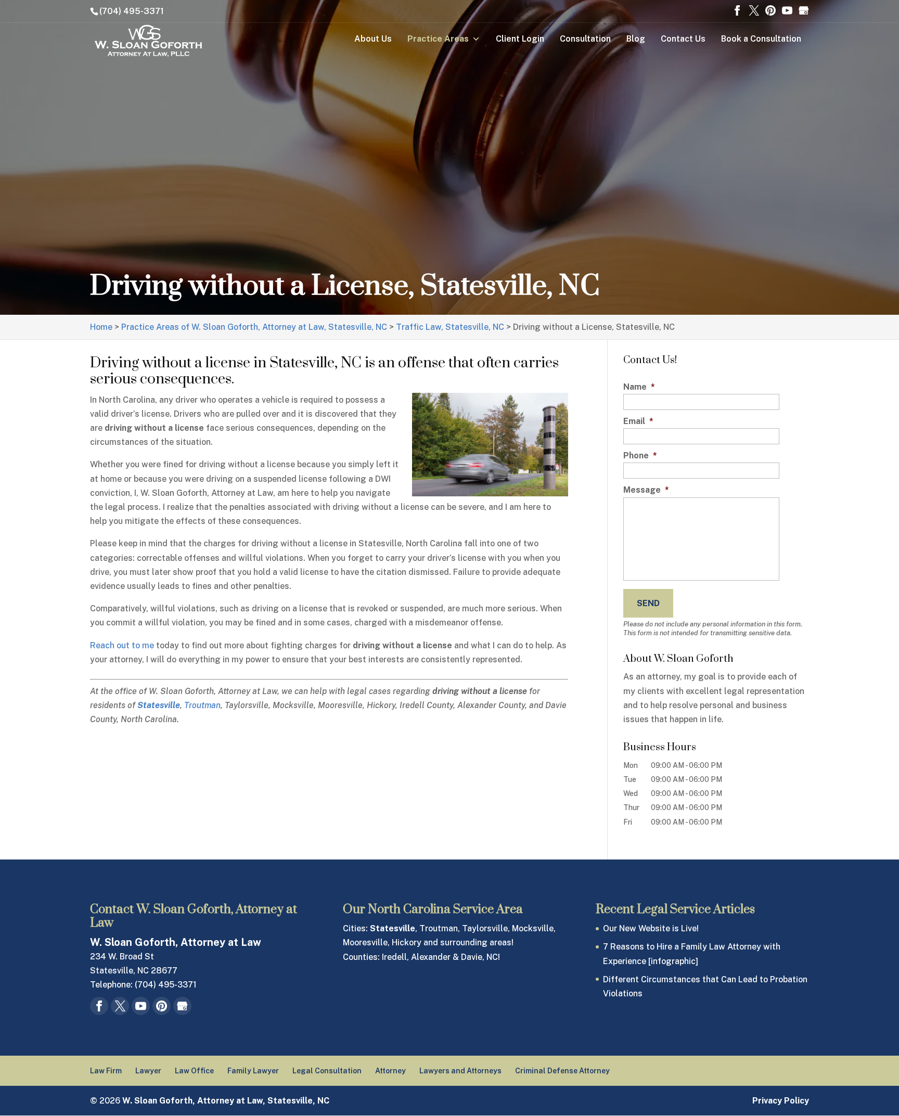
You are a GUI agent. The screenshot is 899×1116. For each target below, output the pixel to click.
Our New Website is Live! (651, 928)
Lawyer (148, 1071)
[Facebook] (737, 12)
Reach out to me (122, 645)
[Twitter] (754, 12)
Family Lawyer (253, 1071)
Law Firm (106, 1071)
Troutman (202, 705)
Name (639, 387)
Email (638, 421)
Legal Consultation (327, 1071)
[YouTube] (787, 12)
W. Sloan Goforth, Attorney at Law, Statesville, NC (225, 1101)
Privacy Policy (780, 1101)
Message (646, 490)
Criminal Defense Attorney (562, 1071)
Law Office (194, 1071)
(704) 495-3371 (131, 11)
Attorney (390, 1071)
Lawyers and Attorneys (460, 1071)
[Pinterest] (770, 12)
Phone (640, 455)
